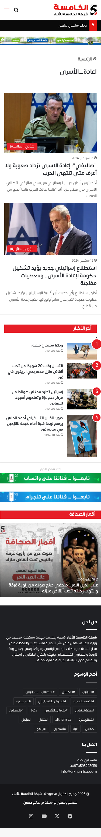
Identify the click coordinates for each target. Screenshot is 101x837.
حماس (89, 729)
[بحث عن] (16, 12)
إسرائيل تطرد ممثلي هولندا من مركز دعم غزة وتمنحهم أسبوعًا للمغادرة (37, 397)
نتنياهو (41, 729)
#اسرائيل (88, 692)
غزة (75, 729)
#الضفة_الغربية (84, 701)
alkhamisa (63, 719)
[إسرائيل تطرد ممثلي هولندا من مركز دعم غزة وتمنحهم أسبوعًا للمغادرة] (82, 399)
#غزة (34, 710)
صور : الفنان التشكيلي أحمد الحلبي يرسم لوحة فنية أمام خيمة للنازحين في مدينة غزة (34, 423)
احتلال (43, 719)
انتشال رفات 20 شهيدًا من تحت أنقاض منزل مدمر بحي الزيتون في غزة (35, 371)
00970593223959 (83, 766)
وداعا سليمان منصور (72, 25)
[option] (50, 560)
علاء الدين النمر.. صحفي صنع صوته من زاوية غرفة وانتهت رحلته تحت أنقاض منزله (53, 588)
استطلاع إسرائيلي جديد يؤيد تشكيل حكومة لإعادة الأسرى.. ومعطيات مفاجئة (55, 276)
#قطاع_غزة (86, 719)
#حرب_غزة (23, 701)
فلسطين (60, 729)
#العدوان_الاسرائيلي (52, 701)
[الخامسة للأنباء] (75, 10)
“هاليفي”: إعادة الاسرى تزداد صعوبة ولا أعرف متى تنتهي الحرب (51, 169)
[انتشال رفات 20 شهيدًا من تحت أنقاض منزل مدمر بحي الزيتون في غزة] (82, 371)
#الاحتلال (68, 692)
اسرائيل (26, 719)
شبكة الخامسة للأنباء (27, 794)
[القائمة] (6, 12)
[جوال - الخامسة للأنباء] (50, 41)
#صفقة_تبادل (84, 710)
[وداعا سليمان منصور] (82, 351)
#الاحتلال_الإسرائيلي (40, 692)
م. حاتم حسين (33, 803)
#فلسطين (16, 710)
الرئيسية (85, 59)
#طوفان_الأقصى (56, 710)
